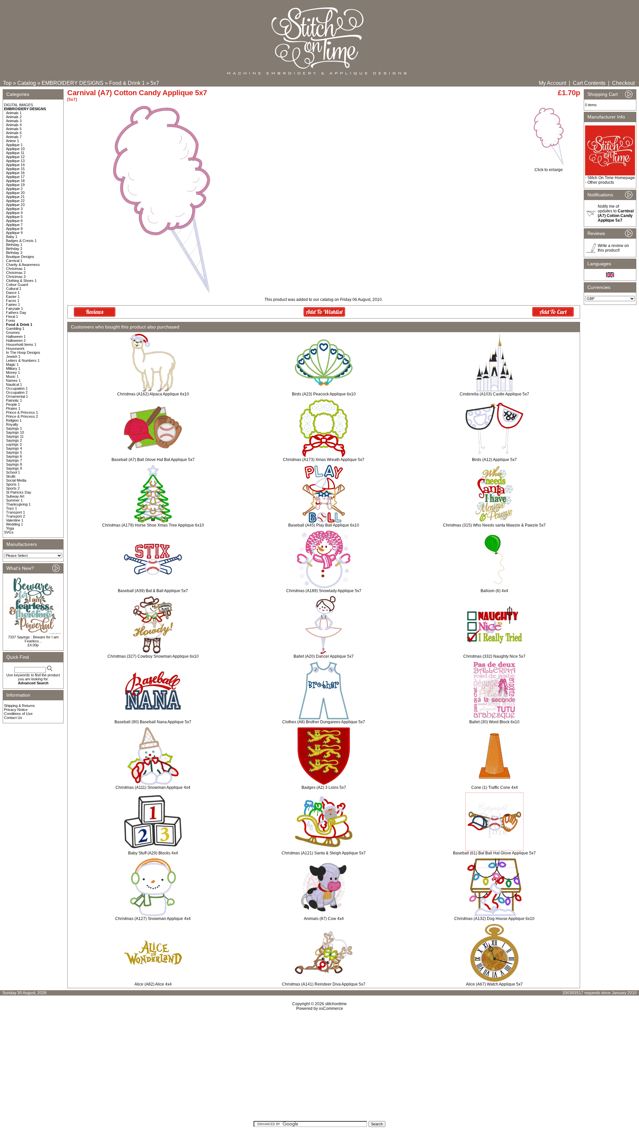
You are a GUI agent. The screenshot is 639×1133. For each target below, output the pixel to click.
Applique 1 (14, 145)
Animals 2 (14, 117)
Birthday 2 (14, 249)
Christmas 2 (16, 273)
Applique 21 (15, 197)
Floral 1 (12, 317)
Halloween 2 (16, 340)
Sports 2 (13, 488)
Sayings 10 (15, 432)
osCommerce (331, 1008)
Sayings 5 (14, 452)
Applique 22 (15, 201)
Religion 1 (14, 420)
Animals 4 (14, 125)
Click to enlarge (548, 169)
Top (7, 83)
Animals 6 (14, 133)
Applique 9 (14, 233)
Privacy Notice (16, 710)
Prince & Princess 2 (22, 416)
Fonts (10, 321)
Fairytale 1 (14, 309)
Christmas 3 (16, 277)
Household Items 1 (21, 344)
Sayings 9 (14, 468)
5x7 (154, 83)
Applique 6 (14, 221)
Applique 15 (15, 169)
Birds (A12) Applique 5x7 (494, 459)
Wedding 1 (14, 524)
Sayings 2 (14, 440)
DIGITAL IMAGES (18, 105)
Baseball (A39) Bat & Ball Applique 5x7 (153, 590)
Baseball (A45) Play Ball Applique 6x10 (323, 525)
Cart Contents (589, 83)
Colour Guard (17, 285)
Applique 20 (15, 193)
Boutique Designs (20, 257)
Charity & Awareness (23, 265)
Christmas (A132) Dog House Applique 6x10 (494, 918)
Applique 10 (15, 149)
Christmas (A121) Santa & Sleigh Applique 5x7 (324, 853)
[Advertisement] (319, 1068)
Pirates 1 (13, 408)
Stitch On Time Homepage (611, 177)
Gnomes (13, 333)
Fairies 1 (13, 305)
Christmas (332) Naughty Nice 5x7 (494, 656)
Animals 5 (14, 129)
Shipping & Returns (19, 706)
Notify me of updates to (616, 213)
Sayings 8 (14, 464)
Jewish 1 (13, 356)
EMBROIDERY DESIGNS (73, 83)
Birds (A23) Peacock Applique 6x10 (324, 394)
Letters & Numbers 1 (23, 360)
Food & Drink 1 (127, 83)
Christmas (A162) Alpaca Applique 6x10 (153, 394)
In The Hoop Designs (23, 352)
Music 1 (12, 376)
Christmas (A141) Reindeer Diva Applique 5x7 (323, 984)
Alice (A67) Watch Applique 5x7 (494, 984)
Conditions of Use (18, 714)
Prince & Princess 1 (22, 412)
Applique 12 (15, 157)
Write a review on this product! (613, 248)
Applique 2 (14, 189)
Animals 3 (14, 121)
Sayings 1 (14, 428)
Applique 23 (15, 205)
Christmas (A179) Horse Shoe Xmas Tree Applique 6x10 (153, 525)
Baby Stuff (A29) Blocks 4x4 (153, 853)
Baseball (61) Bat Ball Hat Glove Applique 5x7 (494, 853)
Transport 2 (15, 516)
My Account (552, 83)
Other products (600, 182)
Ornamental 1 (17, 396)
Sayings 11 (15, 436)
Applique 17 (15, 177)
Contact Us (13, 718)
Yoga (10, 528)
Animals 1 (14, 113)
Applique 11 (15, 153)
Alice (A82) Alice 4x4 (153, 984)
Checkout (623, 83)
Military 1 (13, 368)
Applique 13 (15, 161)
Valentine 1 (14, 520)
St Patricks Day (18, 492)
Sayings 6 (14, 456)
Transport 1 (15, 512)
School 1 (13, 472)
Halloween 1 (16, 337)
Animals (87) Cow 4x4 (324, 918)
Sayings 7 (14, 460)
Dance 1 (13, 293)
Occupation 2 (17, 392)
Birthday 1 (14, 245)
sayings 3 (14, 444)
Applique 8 (14, 229)
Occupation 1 (17, 388)
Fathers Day (16, 313)
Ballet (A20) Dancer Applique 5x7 (324, 656)
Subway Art (15, 496)
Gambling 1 (15, 329)
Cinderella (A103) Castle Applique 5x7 (494, 394)
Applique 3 (14, 209)
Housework (15, 348)
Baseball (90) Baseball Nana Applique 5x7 (152, 722)
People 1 (13, 404)
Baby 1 (11, 237)
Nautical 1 (14, 384)
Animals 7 (14, 137)
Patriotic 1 (14, 400)
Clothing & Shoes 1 (21, 281)
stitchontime (336, 1004)
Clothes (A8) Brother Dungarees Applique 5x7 (323, 722)
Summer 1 (14, 500)
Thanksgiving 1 (18, 504)
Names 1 (13, 380)
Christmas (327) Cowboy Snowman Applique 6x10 (153, 656)
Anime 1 (12, 141)
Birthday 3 (14, 253)
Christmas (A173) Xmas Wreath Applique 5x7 (323, 459)
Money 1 (13, 372)
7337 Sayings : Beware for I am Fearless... (33, 639)
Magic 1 (12, 364)
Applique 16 (15, 173)
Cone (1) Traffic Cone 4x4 (494, 787)
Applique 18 (15, 181)
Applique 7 (14, 225)
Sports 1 (13, 484)
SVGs (9, 532)
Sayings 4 (14, 448)
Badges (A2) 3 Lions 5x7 (324, 787)
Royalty (12, 424)
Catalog (26, 83)
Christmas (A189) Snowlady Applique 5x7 (323, 590)
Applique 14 (15, 165)
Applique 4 (14, 213)
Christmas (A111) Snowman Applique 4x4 (152, 787)
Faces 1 (12, 301)
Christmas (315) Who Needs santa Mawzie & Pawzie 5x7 (494, 525)
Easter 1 (13, 297)
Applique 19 (15, 185)
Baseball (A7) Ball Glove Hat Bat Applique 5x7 (153, 459)
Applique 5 (14, 217)
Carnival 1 (14, 261)
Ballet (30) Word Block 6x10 (494, 722)
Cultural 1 (13, 289)
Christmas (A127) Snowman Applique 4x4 (153, 918)
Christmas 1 (16, 269)
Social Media (16, 480)
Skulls (11, 476)
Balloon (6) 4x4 (494, 590)
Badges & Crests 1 (21, 241)
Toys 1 (11, 508)
